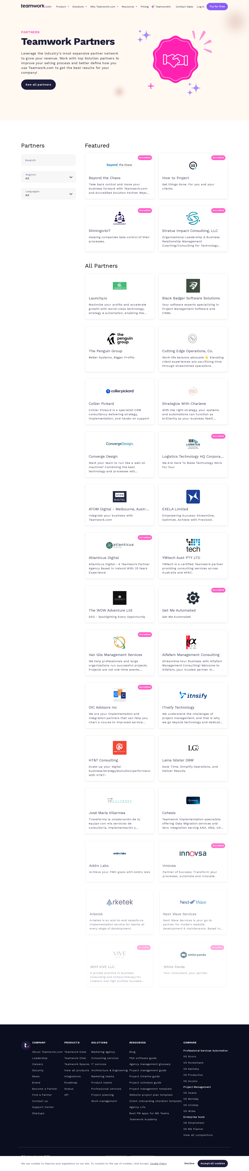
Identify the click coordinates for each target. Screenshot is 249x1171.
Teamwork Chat (75, 1058)
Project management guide (147, 1070)
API (66, 1094)
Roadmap (70, 1082)
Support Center (43, 1107)
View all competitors (198, 1135)
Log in (200, 6)
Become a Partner (44, 1088)
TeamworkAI (163, 6)
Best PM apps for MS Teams (149, 1113)
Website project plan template (151, 1094)
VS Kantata (191, 1068)
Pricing (145, 6)
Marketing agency (103, 1051)
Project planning (102, 1094)
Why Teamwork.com (102, 6)
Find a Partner (42, 1094)
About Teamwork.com (47, 1051)
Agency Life (137, 1107)
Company (39, 1042)
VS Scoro (189, 1056)
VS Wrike (189, 1111)
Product (61, 6)
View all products (76, 1070)
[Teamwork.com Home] (36, 6)
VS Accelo (190, 1081)
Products (72, 1042)
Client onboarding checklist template (155, 1101)
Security (38, 1070)
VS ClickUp (191, 1105)
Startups (38, 1113)
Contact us (40, 1101)
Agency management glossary (150, 1064)
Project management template (150, 1088)
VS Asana (190, 1092)
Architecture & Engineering (109, 1070)
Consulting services (105, 1058)
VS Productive (193, 1074)
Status (69, 1088)
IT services (98, 1064)
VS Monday (191, 1098)
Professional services (106, 1088)
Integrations (72, 1076)
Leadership (40, 1058)
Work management (104, 1101)
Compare (190, 1042)
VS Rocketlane (193, 1062)
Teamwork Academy (143, 1119)
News (36, 1076)
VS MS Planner (193, 1129)
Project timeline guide (144, 1076)
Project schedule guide (145, 1082)
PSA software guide (143, 1058)
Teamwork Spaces (77, 1064)
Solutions (78, 6)
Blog (132, 1051)
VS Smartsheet (193, 1122)
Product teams (101, 1082)
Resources (128, 6)
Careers (37, 1064)
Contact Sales (184, 6)
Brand (36, 1082)
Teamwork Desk (75, 1051)
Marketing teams (102, 1076)
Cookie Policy (158, 1163)
